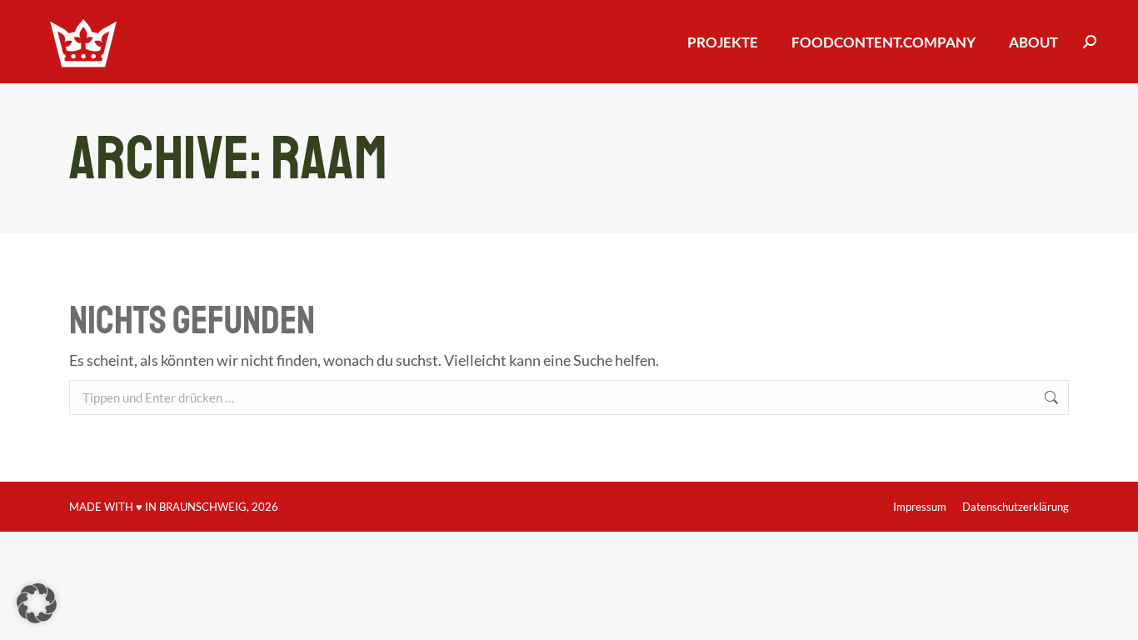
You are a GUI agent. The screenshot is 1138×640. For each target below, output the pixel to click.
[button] (36, 603)
